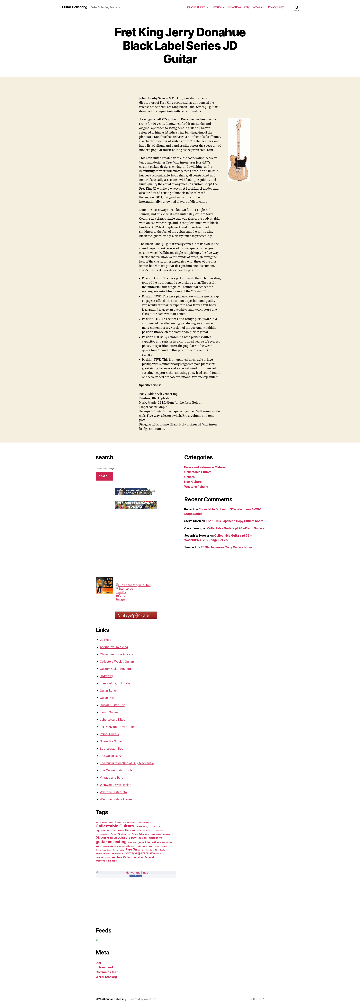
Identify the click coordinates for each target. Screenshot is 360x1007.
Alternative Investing (114, 647)
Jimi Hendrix (141, 846)
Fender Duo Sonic (143, 831)
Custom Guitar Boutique (116, 669)
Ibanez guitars (109, 846)
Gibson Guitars (117, 837)
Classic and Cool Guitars (116, 654)
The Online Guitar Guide (116, 770)
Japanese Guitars (125, 846)
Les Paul (164, 846)
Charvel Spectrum (129, 822)
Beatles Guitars (101, 822)
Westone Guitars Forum (116, 799)
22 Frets (105, 640)
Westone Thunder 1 (106, 860)
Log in (100, 962)
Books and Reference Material (205, 467)
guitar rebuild (166, 842)
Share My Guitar (111, 741)
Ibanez (99, 846)
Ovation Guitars (118, 850)
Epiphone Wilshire (103, 831)
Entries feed (104, 967)
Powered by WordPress (143, 999)
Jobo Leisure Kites (112, 719)
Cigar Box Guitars (144, 822)
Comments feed (107, 972)
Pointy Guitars (109, 734)
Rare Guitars (134, 849)
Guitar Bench (109, 690)
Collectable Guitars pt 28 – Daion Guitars (235, 528)
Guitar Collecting (74, 7)
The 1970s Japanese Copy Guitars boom (234, 521)
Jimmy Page (154, 846)
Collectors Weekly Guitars (117, 661)
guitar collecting (111, 841)
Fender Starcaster (102, 834)
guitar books (155, 837)
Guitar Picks (108, 698)
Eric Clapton (118, 831)
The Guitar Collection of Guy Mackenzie (127, 763)
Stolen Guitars (103, 853)
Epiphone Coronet (153, 827)
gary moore (156, 834)
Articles (257, 6)
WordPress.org (106, 977)
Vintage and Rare (111, 777)
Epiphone (140, 826)
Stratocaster (118, 853)
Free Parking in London (115, 683)
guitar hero (132, 842)
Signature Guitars (195, 6)
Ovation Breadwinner (103, 850)
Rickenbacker (160, 850)
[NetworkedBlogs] (136, 872)
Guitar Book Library (238, 6)
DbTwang (106, 676)
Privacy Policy (276, 6)
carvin (111, 822)
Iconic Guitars (109, 712)
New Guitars (193, 482)
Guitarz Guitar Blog (112, 705)
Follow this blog (136, 876)
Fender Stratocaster (120, 834)
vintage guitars (137, 853)
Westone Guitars (122, 857)
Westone (155, 853)
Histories (217, 6)
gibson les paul (138, 837)
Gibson (101, 837)
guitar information (148, 842)
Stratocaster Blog (111, 748)
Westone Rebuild (144, 857)
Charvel (118, 822)
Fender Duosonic (157, 831)
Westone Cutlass (103, 857)
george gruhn (168, 834)
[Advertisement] (180, 90)
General (189, 477)
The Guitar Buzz (111, 756)
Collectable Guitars (115, 825)
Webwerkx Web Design (115, 785)
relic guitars (149, 850)
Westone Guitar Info (113, 792)
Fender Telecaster (140, 834)
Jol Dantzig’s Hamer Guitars (118, 727)
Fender (130, 830)
